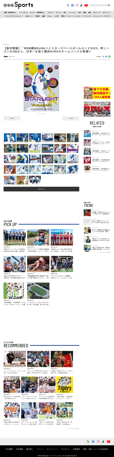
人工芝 (57, 16)
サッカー (69, 16)
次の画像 (71, 118)
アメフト (58, 12)
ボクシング (96, 12)
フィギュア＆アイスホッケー (13, 16)
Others (49, 16)
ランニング (72, 12)
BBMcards (12, 56)
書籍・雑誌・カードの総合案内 (95, 449)
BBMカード (29, 16)
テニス (77, 16)
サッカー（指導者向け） (38, 12)
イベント (40, 449)
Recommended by (71, 428)
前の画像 (12, 118)
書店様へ (29, 449)
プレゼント (65, 449)
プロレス (50, 12)
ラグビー (106, 16)
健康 (43, 16)
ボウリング (106, 12)
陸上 (65, 12)
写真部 (37, 16)
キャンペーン (52, 449)
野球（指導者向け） (10, 12)
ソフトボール (23, 12)
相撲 (84, 12)
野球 (62, 16)
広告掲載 (19, 449)
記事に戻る (41, 189)
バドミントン (97, 16)
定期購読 (76, 449)
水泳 (79, 12)
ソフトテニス (85, 16)
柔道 (89, 12)
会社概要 (9, 449)
